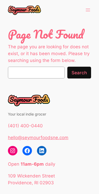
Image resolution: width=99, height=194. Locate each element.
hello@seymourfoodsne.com (38, 137)
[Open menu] (88, 10)
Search (79, 72)
